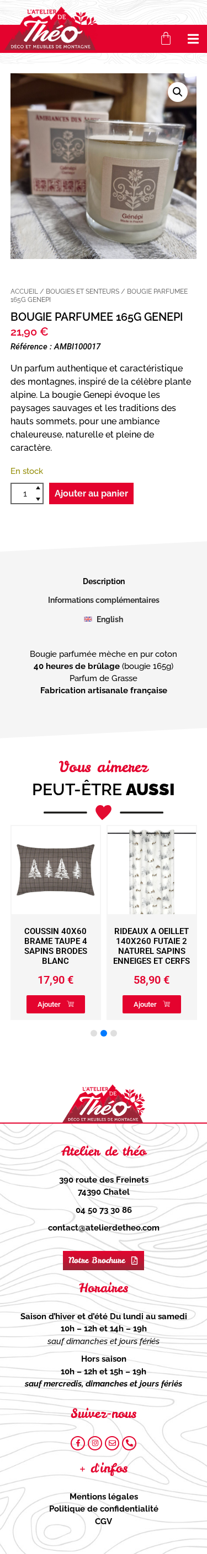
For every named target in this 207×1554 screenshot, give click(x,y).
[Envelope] (112, 1443)
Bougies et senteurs (82, 291)
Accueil (24, 291)
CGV (103, 1521)
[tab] (104, 581)
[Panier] (166, 38)
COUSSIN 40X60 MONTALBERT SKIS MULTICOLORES (167, 941)
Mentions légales (104, 1497)
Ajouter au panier (91, 493)
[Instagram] (95, 1443)
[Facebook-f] (78, 1443)
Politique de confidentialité (103, 1509)
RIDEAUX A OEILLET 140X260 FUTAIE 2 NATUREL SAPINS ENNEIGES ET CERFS (71, 946)
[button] (193, 38)
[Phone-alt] (129, 1443)
